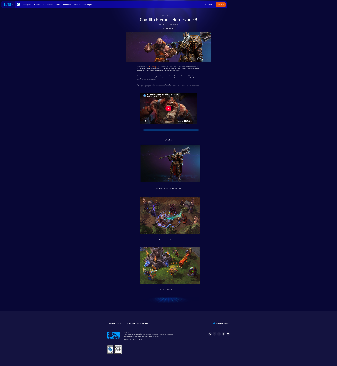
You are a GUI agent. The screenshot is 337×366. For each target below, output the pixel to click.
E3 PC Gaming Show (153, 67)
